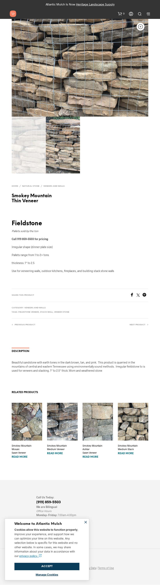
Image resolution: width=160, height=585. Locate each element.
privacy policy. (29, 556)
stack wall (46, 312)
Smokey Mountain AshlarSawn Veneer (92, 449)
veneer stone (61, 312)
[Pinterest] (145, 295)
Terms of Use (106, 568)
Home (15, 186)
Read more (20, 457)
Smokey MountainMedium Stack (128, 447)
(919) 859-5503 (48, 502)
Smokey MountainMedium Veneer (57, 447)
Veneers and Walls (54, 186)
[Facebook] (133, 295)
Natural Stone (30, 186)
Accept (47, 566)
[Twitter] (139, 295)
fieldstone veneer (28, 312)
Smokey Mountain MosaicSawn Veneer (21, 449)
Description (20, 351)
